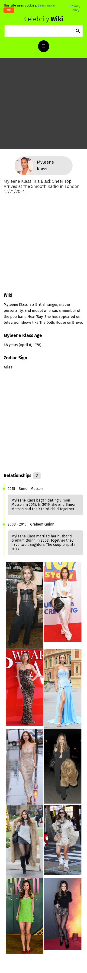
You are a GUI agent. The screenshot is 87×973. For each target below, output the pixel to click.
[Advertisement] (43, 105)
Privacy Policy (75, 8)
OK (9, 10)
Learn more (46, 5)
